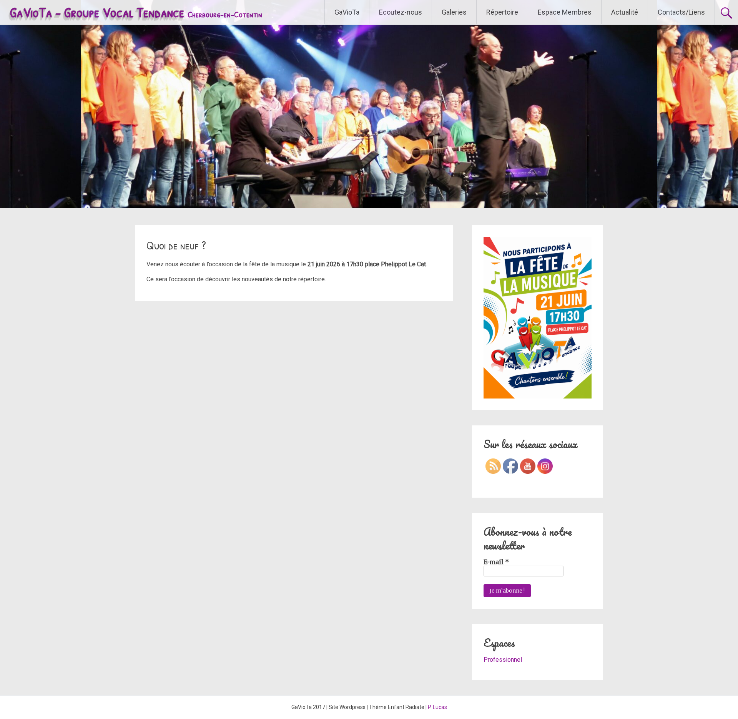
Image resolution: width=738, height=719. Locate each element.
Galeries (454, 12)
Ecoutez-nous (400, 12)
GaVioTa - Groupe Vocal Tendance (136, 12)
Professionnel (503, 659)
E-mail (496, 562)
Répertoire (502, 12)
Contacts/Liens (681, 12)
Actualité (624, 12)
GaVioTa (346, 12)
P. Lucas (437, 707)
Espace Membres (565, 12)
